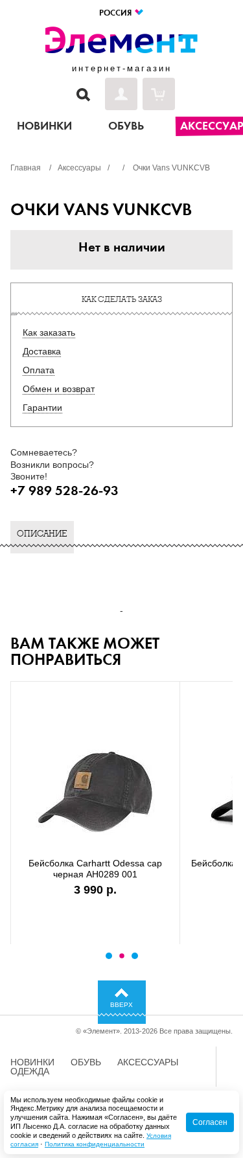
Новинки (32, 1062)
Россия (116, 12)
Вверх (121, 1004)
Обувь (86, 1062)
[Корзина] (159, 94)
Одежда (29, 1071)
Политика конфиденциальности (95, 1144)
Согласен (209, 1122)
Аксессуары (147, 1062)
